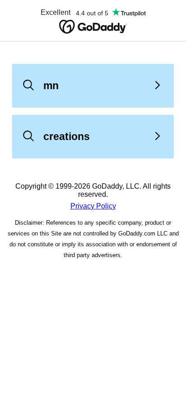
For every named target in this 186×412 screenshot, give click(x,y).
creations (66, 136)
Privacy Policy (93, 206)
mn (51, 85)
